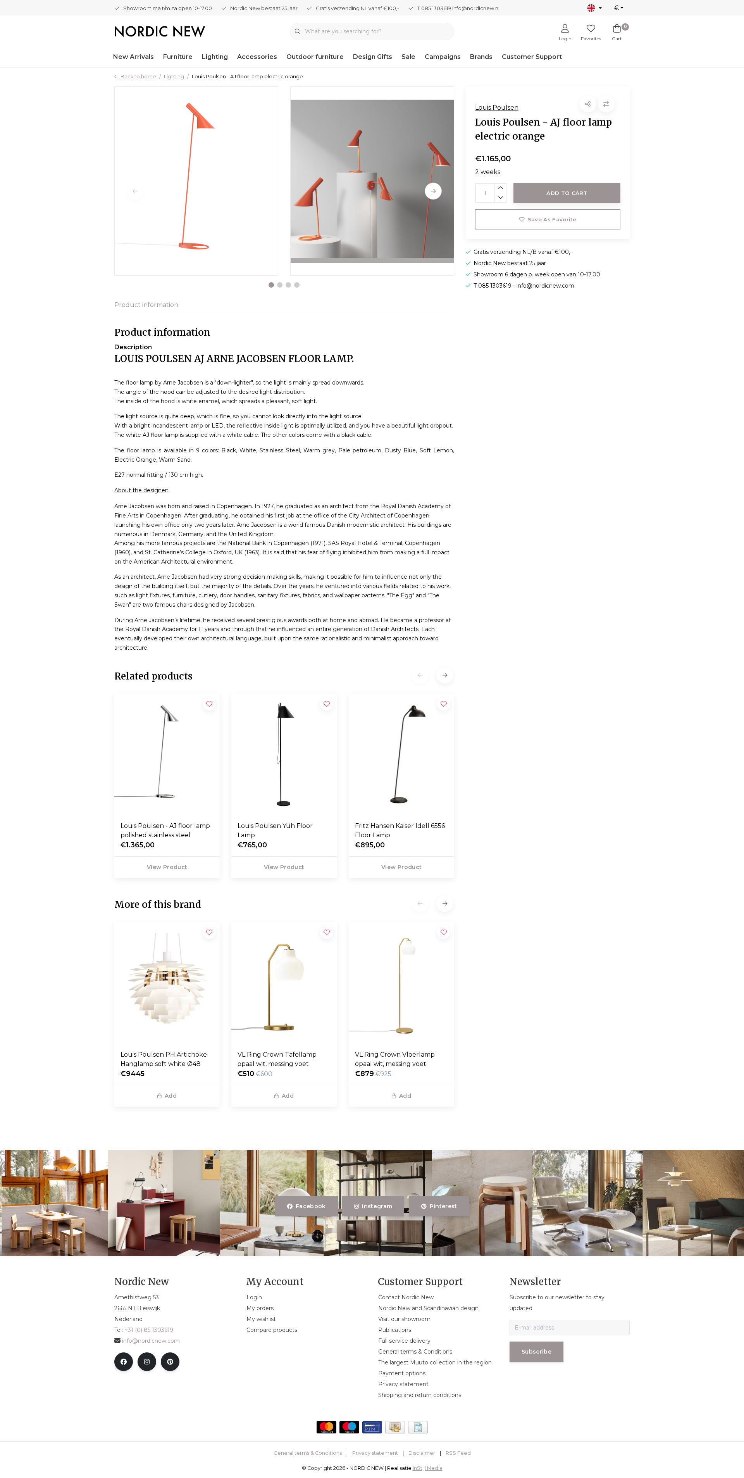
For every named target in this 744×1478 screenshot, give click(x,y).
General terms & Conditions (308, 1453)
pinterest (443, 1206)
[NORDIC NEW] (159, 30)
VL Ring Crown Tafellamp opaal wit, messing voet (277, 1059)
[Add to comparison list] (606, 104)
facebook (311, 1206)
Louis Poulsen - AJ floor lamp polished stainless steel (165, 830)
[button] (271, 285)
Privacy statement (375, 1453)
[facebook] (123, 1361)
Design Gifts (372, 56)
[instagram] (147, 1361)
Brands (481, 56)
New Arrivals (133, 56)
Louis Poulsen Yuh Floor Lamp (275, 830)
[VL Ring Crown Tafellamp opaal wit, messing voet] (284, 982)
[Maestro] (349, 1427)
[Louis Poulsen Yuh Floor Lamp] (284, 754)
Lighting (215, 56)
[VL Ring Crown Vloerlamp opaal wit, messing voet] (401, 982)
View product (167, 867)
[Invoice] (418, 1427)
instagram (377, 1206)
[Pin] (372, 1427)
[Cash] (395, 1427)
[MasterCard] (326, 1427)
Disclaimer (421, 1453)
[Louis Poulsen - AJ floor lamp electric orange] (196, 181)
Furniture (178, 56)
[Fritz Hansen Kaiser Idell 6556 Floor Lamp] (401, 754)
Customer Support (532, 56)
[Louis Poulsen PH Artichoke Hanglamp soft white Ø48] (167, 982)
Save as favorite (551, 219)
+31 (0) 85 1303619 (148, 1329)
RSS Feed (458, 1453)
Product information (146, 305)
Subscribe (536, 1351)
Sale (408, 56)
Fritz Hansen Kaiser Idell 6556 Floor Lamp (400, 830)
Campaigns (443, 56)
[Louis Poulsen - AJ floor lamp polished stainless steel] (167, 754)
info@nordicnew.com (151, 1340)
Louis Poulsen (496, 107)
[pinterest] (170, 1361)
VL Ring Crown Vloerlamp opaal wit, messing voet (395, 1059)
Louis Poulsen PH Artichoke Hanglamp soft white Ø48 (164, 1059)
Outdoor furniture (315, 56)
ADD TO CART (566, 193)
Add (171, 1095)
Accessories (257, 56)
